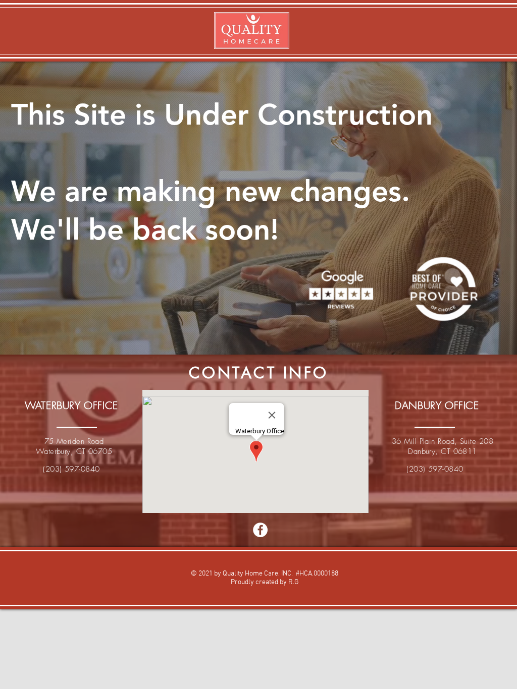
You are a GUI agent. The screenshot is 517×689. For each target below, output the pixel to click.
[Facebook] (260, 530)
